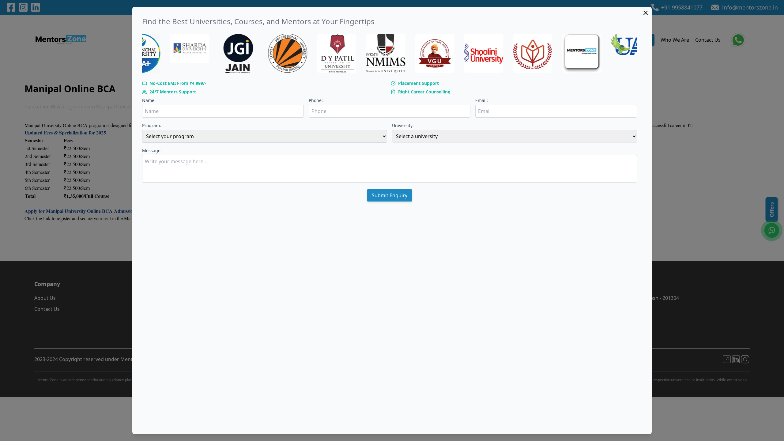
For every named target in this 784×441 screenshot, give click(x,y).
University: (403, 125)
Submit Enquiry (389, 195)
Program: (151, 125)
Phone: (316, 100)
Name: (149, 100)
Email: (481, 100)
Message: (152, 150)
